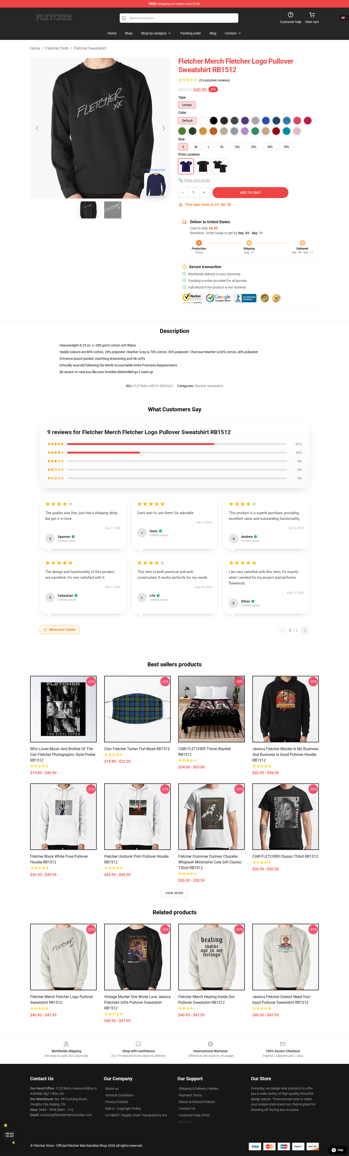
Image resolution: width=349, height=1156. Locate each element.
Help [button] (340, 1150)
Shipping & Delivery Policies (198, 1088)
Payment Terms (190, 1095)
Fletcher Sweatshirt (90, 48)
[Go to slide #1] (88, 209)
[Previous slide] (37, 128)
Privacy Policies (116, 1102)
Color (182, 112)
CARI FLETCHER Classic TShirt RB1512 (285, 856)
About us (111, 1088)
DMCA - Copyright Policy (123, 1108)
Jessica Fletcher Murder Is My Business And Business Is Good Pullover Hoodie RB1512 (285, 755)
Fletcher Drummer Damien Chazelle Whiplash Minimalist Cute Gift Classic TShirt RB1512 (209, 862)
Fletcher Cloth (57, 48)
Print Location (189, 154)
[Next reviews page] (305, 630)
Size (181, 139)
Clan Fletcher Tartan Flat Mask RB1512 (137, 749)
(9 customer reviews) (214, 80)
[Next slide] (163, 128)
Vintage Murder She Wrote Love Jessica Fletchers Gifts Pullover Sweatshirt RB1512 (137, 1002)
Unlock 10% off (9, 1134)
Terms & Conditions (119, 1095)
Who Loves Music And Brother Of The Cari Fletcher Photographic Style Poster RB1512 (62, 755)
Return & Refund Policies (197, 1102)
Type (182, 97)
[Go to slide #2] (112, 209)
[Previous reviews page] (282, 630)
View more (174, 893)
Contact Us (187, 1108)
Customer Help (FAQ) (194, 1115)
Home (35, 48)
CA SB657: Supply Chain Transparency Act (136, 1115)
